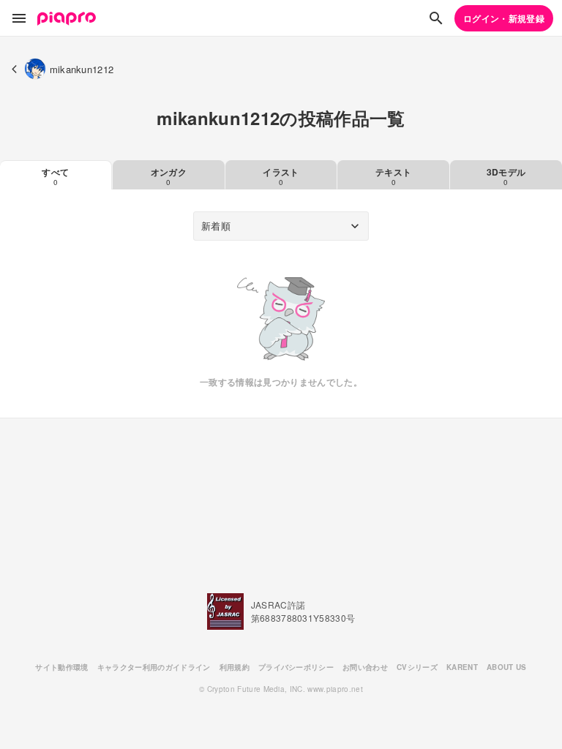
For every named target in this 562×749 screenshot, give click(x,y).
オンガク (169, 176)
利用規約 (235, 667)
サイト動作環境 (61, 667)
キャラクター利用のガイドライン (154, 667)
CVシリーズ (417, 667)
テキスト (393, 176)
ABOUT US (507, 667)
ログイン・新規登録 (503, 18)
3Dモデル (506, 176)
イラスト (281, 176)
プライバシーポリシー (296, 667)
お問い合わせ (365, 667)
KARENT (462, 667)
